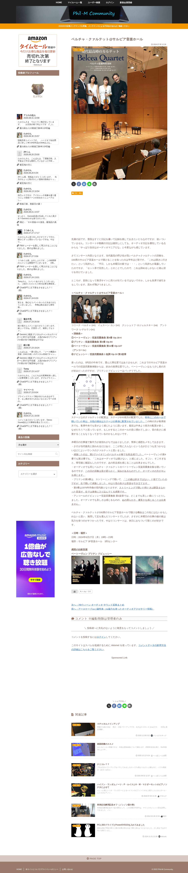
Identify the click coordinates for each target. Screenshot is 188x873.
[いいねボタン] (74, 591)
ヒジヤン (37, 96)
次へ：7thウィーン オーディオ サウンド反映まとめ (97, 605)
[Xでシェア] (73, 184)
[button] (94, 184)
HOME (19, 869)
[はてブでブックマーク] (84, 184)
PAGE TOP (95, 858)
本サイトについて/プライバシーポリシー (42, 869)
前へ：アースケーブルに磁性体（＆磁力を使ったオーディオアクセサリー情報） (112, 609)
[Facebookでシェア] (79, 184)
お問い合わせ (67, 869)
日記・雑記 (78, 193)
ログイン (101, 637)
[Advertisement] (119, 215)
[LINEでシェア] (89, 184)
